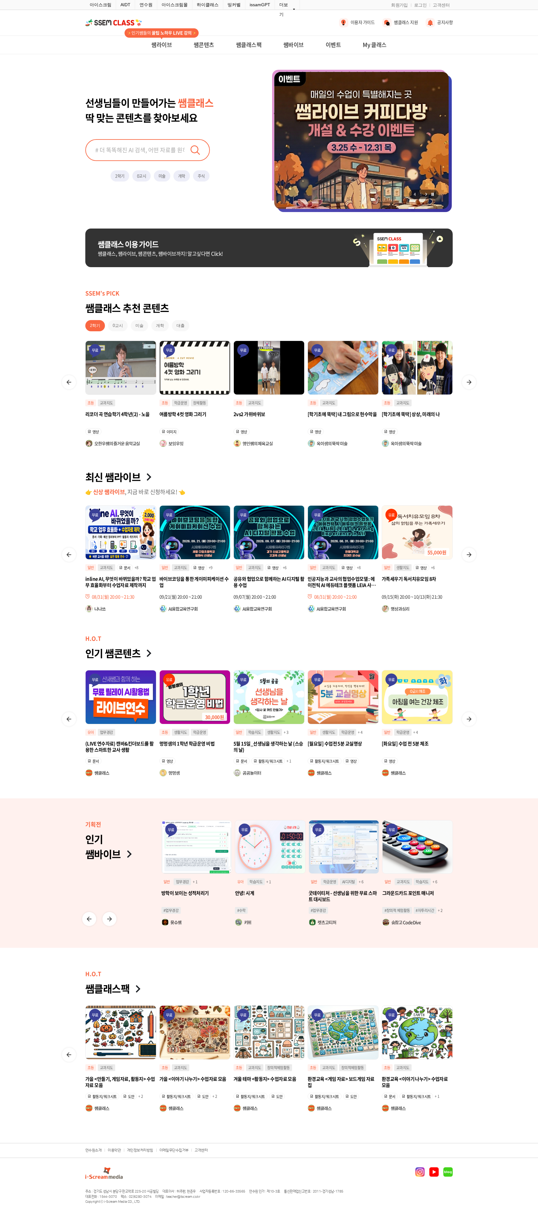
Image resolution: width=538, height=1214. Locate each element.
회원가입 (399, 4)
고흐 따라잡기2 (396, 414)
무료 (95, 350)
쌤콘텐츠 (204, 44)
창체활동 (125, 403)
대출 (181, 325)
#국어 (389, 910)
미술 (162, 176)
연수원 (146, 4)
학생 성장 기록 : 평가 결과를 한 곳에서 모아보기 (417, 896)
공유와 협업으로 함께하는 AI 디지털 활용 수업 (194, 582)
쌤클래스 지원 (406, 22)
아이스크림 (100, 4)
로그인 (420, 4)
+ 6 (287, 882)
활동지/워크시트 (196, 761)
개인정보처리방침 (140, 1150)
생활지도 (328, 567)
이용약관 (114, 1150)
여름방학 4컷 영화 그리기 (108, 414)
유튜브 (434, 1172)
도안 (131, 1096)
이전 (69, 382)
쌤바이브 (293, 44)
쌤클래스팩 (249, 44)
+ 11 (414, 910)
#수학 (167, 910)
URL (422, 568)
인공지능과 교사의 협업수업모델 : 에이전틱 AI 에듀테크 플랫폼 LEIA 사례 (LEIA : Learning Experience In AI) (269, 582)
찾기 (195, 150)
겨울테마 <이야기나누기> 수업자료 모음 (120, 1082)
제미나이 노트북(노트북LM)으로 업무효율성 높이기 (417, 582)
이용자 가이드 (363, 22)
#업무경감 (244, 910)
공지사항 (445, 22)
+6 (211, 567)
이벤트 (333, 44)
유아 (387, 567)
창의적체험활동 (130, 1067)
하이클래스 (208, 4)
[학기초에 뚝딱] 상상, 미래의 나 (337, 414)
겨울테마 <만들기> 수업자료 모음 (190, 1079)
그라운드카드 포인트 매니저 (334, 893)
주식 (201, 176)
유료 (317, 515)
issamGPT (260, 4)
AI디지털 (274, 882)
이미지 (97, 432)
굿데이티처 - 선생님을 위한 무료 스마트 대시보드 (269, 896)
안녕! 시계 (171, 893)
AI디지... (402, 567)
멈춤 (432, 194)
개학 (181, 176)
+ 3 (212, 732)
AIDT (125, 4)
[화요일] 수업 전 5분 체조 (331, 743)
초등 (90, 403)
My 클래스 (375, 44)
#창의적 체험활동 (323, 910)
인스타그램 (420, 1172)
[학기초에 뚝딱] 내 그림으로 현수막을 (268, 414)
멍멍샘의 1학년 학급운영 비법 (112, 743)
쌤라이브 (161, 44)
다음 (426, 194)
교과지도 (180, 403)
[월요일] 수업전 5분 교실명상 (261, 743)
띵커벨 (234, 4)
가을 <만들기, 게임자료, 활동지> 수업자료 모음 (342, 1082)
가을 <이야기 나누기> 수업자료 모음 (415, 1079)
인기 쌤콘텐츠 (112, 653)
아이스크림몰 (175, 4)
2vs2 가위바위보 (175, 414)
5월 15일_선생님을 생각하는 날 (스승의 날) (194, 746)
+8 (285, 567)
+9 (136, 567)
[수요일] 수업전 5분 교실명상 (409, 743)
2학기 (119, 176)
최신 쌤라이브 (112, 477)
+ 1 (214, 761)
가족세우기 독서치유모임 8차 (335, 579)
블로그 (448, 1172)
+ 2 (366, 910)
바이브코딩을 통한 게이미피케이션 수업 (119, 582)
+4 (432, 567)
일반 (90, 567)
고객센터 (441, 4)
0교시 (141, 176)
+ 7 (434, 882)
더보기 (283, 9)
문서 (170, 761)
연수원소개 (93, 1150)
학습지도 (180, 732)
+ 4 (286, 732)
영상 (170, 432)
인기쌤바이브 (103, 846)
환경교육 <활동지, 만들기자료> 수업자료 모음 (267, 1082)
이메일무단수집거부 (174, 1150)
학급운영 (106, 403)
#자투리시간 (351, 910)
